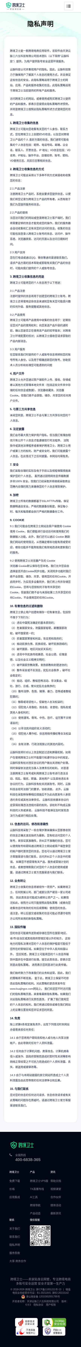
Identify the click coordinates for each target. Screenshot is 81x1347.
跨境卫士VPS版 (39, 1180)
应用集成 (14, 1197)
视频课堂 (55, 1188)
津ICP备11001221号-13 (48, 1289)
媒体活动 (55, 1205)
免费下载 (14, 1180)
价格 (12, 1188)
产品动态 (35, 1213)
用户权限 (51, 1304)
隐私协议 (38, 1304)
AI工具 (34, 1197)
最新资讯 (55, 1213)
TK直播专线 (37, 1188)
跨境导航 (35, 1205)
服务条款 (14, 1252)
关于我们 (14, 1228)
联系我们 (14, 1236)
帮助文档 (55, 1180)
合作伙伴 (55, 1197)
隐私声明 (14, 1244)
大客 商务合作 (17, 1261)
